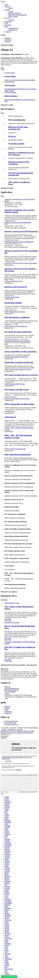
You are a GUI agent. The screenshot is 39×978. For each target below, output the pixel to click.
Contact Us (8, 31)
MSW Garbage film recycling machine (19, 404)
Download (8, 25)
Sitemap (4, 729)
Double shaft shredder (13, 303)
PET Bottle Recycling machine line (18, 332)
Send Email (4, 736)
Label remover (10, 417)
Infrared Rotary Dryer (7, 731)
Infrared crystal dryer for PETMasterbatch (21, 231)
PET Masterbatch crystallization (17, 317)
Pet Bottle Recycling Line (22, 731)
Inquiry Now (5, 668)
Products (7, 10)
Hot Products (34, 728)
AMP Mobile (11, 729)
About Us (7, 6)
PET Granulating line (16, 120)
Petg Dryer (29, 733)
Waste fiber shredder (16, 144)
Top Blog (11, 20)
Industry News (12, 30)
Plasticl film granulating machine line (19, 362)
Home (6, 5)
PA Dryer (12, 136)
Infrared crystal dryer (14, 13)
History (10, 8)
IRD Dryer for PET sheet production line (18, 128)
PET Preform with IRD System (17, 390)
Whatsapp (4, 738)
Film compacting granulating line (17, 454)
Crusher (10, 11)
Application (8, 21)
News (6, 26)
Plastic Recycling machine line (17, 15)
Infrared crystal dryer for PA (16, 287)
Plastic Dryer (21, 733)
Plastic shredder (13, 16)
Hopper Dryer (13, 733)
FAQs (6, 23)
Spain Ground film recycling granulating (20, 352)
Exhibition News (13, 28)
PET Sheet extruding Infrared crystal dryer (21, 375)
